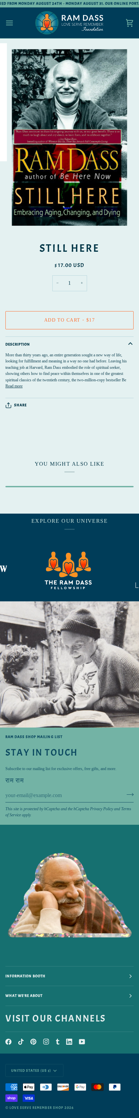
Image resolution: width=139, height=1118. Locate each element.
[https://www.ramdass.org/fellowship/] (58, 570)
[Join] (128, 794)
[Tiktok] (21, 1042)
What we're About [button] (24, 995)
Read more (14, 386)
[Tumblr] (57, 1042)
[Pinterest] (33, 1042)
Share (20, 405)
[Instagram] (46, 1042)
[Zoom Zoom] (69, 137)
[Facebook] (8, 1042)
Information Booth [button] (25, 976)
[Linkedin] (69, 1042)
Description (17, 344)
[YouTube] (82, 1042)
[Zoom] (23, 219)
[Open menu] (15, 22)
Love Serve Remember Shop (36, 1107)
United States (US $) (31, 1070)
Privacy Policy (101, 809)
